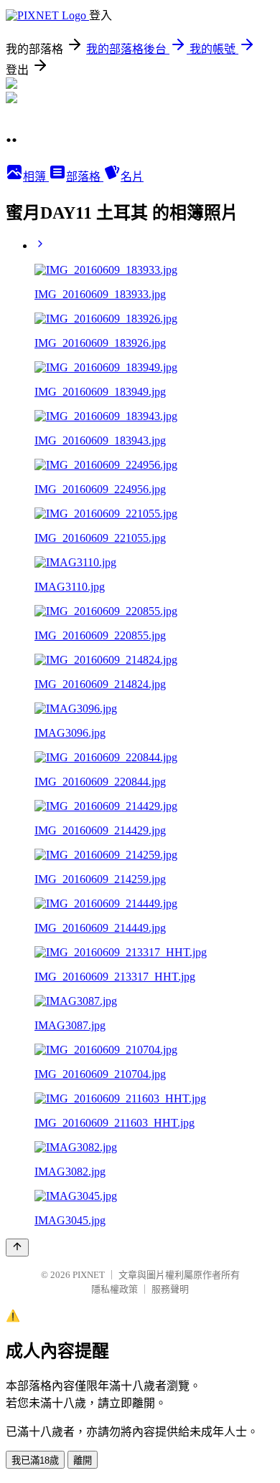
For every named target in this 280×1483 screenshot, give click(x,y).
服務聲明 (170, 1289)
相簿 (36, 177)
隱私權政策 (114, 1289)
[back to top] (17, 1248)
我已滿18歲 (35, 1460)
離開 (82, 1460)
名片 (132, 177)
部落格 (84, 177)
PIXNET (89, 1274)
